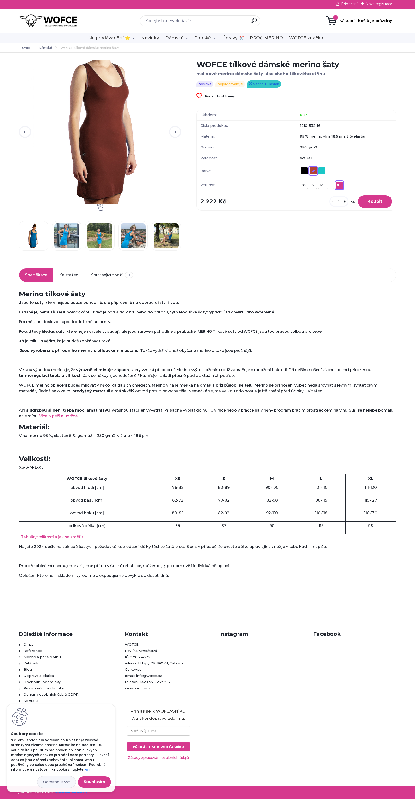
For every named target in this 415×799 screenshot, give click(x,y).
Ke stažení (69, 275)
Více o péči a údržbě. (59, 416)
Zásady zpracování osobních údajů (158, 758)
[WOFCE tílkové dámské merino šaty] (100, 132)
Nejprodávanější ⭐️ (109, 37)
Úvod (26, 47)
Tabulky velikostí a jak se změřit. (52, 537)
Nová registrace (379, 4)
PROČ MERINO (266, 37)
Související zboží (110, 275)
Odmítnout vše (56, 782)
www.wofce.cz (137, 688)
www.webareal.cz (71, 792)
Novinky (150, 37)
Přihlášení (349, 4)
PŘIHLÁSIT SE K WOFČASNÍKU (158, 747)
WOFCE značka (306, 37)
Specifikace (36, 275)
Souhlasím (94, 782)
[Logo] (48, 21)
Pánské (203, 37)
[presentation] (25, 132)
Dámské (174, 37)
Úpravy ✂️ (233, 37)
